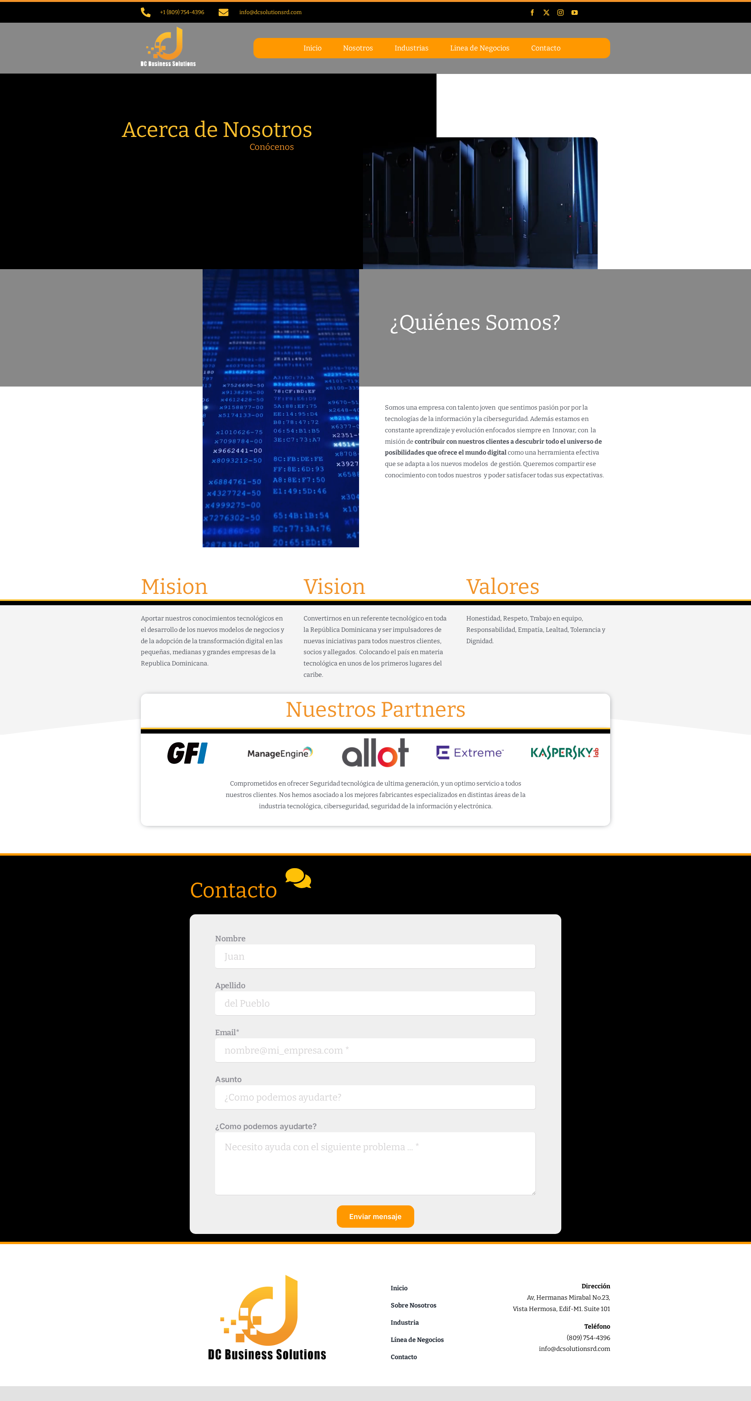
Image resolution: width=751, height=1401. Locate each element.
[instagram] (560, 12)
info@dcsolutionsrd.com (270, 12)
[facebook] (532, 12)
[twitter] (546, 12)
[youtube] (574, 12)
